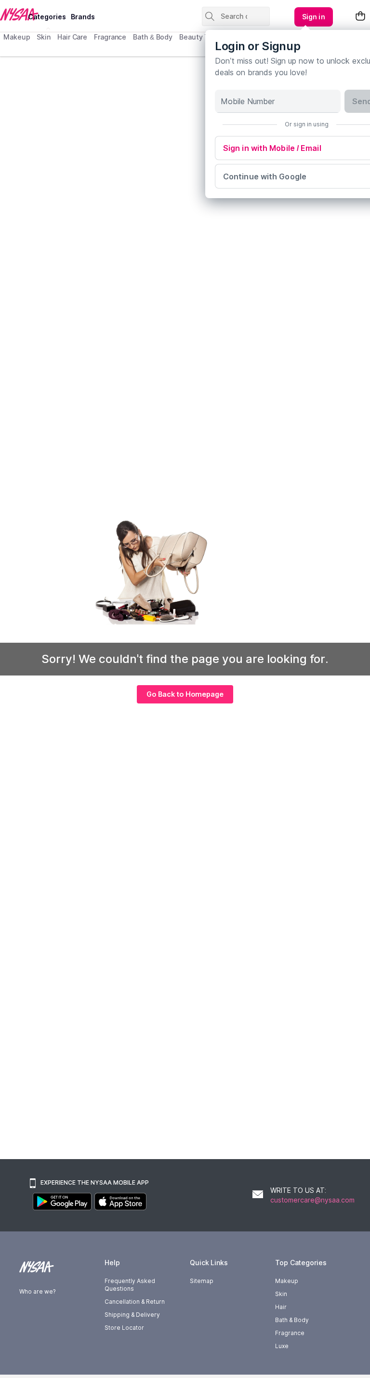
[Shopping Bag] (360, 16)
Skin (44, 37)
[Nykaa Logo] (13, 14)
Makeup (16, 37)
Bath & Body (152, 37)
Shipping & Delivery (132, 1314)
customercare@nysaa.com (312, 1200)
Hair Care (72, 37)
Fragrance (110, 37)
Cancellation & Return (135, 1301)
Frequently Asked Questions (130, 1284)
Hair (281, 1306)
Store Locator (124, 1327)
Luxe (282, 1346)
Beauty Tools (201, 37)
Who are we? (37, 1291)
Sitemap (201, 1280)
